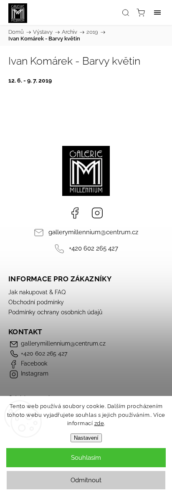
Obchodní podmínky (36, 302)
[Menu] (157, 12)
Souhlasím (86, 457)
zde (99, 423)
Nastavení (86, 438)
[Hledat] (125, 12)
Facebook (74, 213)
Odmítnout (86, 480)
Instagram (97, 213)
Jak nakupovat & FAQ (37, 292)
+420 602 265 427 (93, 248)
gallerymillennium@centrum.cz (93, 232)
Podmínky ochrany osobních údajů (55, 312)
